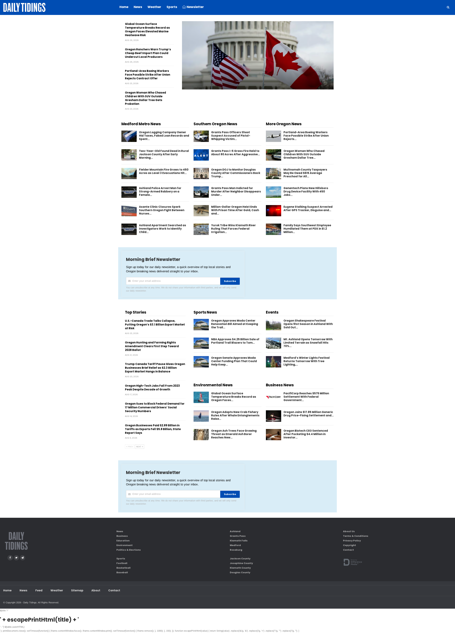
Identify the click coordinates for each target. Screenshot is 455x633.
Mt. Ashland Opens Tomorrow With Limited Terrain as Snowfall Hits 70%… (308, 342)
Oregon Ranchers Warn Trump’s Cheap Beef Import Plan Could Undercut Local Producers (148, 53)
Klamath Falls (239, 540)
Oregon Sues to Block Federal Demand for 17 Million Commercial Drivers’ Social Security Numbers (154, 407)
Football (121, 563)
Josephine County (241, 563)
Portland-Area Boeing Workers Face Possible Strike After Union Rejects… (306, 135)
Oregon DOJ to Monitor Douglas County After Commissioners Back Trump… (235, 173)
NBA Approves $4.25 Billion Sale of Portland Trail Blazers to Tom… (235, 341)
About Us (349, 531)
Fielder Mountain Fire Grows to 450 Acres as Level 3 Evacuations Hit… (163, 171)
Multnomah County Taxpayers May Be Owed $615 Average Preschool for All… (305, 173)
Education (123, 540)
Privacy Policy (352, 540)
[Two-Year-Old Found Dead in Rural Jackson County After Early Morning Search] (129, 155)
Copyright (349, 545)
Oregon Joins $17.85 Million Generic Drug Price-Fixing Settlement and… (308, 413)
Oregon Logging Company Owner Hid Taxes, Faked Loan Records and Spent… (164, 135)
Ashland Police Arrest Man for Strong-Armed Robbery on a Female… (160, 191)
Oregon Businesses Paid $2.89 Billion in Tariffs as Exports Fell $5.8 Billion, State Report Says (153, 429)
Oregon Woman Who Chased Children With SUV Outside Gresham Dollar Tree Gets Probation (145, 98)
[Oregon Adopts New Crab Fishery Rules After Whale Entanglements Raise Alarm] (201, 416)
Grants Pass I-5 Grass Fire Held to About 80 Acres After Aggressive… (235, 152)
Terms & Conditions (355, 536)
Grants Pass (238, 536)
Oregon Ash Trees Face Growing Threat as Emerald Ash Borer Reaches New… (234, 434)
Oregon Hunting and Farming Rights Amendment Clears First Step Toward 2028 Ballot (152, 346)
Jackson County (240, 558)
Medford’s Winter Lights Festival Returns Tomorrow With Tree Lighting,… (306, 361)
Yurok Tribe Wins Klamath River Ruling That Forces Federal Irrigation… (233, 228)
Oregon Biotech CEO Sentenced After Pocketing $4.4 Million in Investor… (305, 434)
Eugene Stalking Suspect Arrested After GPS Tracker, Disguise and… (308, 208)
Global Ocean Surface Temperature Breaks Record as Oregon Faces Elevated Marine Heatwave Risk (147, 29)
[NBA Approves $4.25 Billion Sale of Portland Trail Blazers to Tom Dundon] (201, 343)
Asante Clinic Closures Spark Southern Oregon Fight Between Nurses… (161, 210)
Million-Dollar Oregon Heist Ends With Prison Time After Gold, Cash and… (235, 210)
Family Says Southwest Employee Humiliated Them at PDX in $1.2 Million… (307, 228)
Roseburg (236, 550)
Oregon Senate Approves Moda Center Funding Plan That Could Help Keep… (234, 361)
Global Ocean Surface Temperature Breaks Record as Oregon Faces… (233, 396)
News (138, 7)
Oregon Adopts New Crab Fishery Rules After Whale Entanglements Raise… (235, 415)
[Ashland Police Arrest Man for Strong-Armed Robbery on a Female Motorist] (129, 192)
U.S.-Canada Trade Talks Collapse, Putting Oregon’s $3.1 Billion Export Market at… (249, 86)
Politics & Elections (128, 550)
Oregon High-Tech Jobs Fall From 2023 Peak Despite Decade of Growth (152, 387)
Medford (235, 545)
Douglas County (240, 572)
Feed (38, 590)
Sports (172, 7)
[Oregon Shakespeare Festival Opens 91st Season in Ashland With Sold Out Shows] (273, 324)
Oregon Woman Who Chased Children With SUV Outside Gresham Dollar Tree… (304, 154)
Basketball (123, 568)
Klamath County (240, 568)
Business (122, 536)
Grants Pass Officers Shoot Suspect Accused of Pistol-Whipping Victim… (230, 135)
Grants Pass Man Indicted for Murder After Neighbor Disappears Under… (236, 191)
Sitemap (77, 590)
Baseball (122, 572)
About (95, 590)
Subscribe (230, 281)
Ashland (235, 531)
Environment (124, 545)
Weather (154, 7)
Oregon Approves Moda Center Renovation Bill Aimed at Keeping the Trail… (234, 324)
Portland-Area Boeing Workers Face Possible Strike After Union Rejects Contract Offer (147, 74)
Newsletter (195, 7)
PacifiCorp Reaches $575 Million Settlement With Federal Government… (306, 396)
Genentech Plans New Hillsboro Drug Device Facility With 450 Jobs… (305, 191)
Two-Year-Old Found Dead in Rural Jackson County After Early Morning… (164, 154)
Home (123, 7)
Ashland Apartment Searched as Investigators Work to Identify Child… (162, 228)
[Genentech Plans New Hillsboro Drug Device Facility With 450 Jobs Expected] (273, 192)
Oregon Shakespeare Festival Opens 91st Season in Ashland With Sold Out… (308, 324)
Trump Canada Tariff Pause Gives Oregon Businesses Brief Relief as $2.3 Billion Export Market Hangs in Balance (155, 367)
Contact (348, 550)
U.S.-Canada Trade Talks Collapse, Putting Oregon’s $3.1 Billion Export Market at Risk (155, 324)
